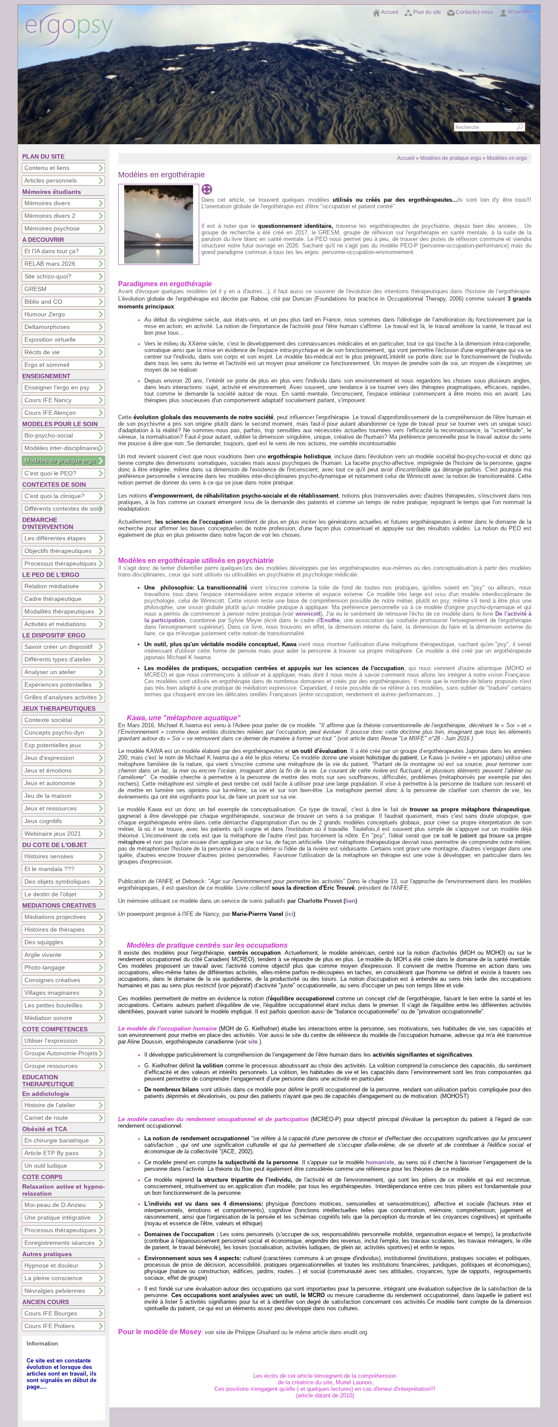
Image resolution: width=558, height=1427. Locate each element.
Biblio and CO (43, 301)
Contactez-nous (474, 12)
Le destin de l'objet (50, 894)
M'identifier (521, 12)
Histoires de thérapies (54, 929)
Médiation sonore (48, 1017)
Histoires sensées (48, 856)
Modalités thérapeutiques (59, 611)
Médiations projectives (55, 916)
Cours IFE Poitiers (49, 1325)
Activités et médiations (55, 623)
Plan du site (427, 12)
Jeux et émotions (47, 770)
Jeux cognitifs (43, 820)
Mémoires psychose (52, 228)
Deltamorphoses (47, 326)
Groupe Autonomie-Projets (61, 1053)
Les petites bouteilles (53, 1005)
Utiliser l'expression (51, 1040)
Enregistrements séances (59, 1242)
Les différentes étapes (55, 538)
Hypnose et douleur (51, 1265)
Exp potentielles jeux (52, 745)
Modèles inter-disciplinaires (61, 447)
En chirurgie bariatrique (56, 1140)
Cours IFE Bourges (50, 1313)
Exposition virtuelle (50, 339)
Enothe (330, 620)
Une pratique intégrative (57, 1217)
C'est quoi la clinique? (54, 495)
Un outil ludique (45, 1165)
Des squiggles (43, 942)
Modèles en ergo (507, 158)
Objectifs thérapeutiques (58, 550)
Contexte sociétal (48, 719)
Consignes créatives (52, 979)
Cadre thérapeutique (53, 598)
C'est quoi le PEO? (50, 473)
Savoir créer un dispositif (58, 646)
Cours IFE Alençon (50, 412)
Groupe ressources (51, 1065)
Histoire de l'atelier (49, 1105)
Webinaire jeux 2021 (52, 833)
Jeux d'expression (49, 757)
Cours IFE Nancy (47, 400)
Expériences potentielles (58, 684)
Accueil (389, 12)
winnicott (308, 613)
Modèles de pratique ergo (59, 460)
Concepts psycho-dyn (54, 732)
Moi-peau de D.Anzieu (55, 1204)
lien (350, 901)
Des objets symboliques (57, 881)
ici (290, 914)
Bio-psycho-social (48, 435)
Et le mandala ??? (49, 868)
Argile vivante (42, 954)
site (253, 1041)
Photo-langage (44, 967)
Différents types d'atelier (57, 659)
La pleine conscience (53, 1277)
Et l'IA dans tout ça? (51, 250)
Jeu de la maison (47, 795)
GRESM (35, 288)
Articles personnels (50, 180)
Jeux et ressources (50, 808)
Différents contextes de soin (62, 508)
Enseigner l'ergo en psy (56, 387)
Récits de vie (42, 352)
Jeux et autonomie (49, 783)
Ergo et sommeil (46, 364)
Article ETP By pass (51, 1152)
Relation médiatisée (51, 586)
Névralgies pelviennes (54, 1290)
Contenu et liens (46, 167)
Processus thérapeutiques (60, 563)
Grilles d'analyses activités (60, 697)
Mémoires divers (47, 203)
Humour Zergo (44, 314)
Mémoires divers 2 (49, 215)
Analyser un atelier (50, 671)
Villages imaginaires (51, 992)
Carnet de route (46, 1117)
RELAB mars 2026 (49, 263)
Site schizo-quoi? (47, 276)
